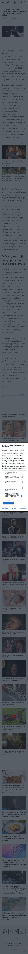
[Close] (24, 445)
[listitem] (14, 473)
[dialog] (14, 477)
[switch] (22, 477)
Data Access (14, 508)
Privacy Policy (22, 508)
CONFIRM (8, 503)
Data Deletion (5, 508)
